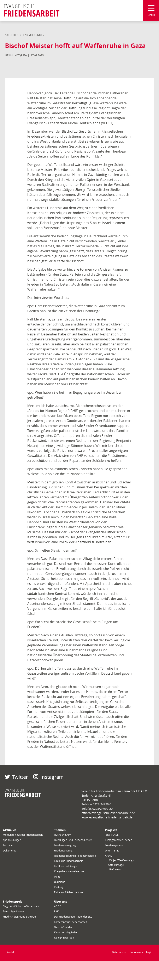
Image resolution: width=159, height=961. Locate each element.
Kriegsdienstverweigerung (69, 871)
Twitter (20, 776)
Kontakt (11, 952)
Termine (8, 845)
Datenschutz (119, 952)
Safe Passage (116, 865)
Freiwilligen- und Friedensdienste (73, 840)
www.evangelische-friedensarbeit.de (107, 817)
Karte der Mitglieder (65, 932)
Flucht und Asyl (62, 835)
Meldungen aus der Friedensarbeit (23, 835)
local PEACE (112, 835)
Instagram (52, 776)
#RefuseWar (115, 869)
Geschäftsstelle (63, 927)
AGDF (57, 906)
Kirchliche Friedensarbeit (68, 861)
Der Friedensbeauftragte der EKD (73, 916)
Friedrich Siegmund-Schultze (19, 916)
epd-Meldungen (33, 35)
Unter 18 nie (112, 850)
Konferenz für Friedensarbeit (70, 922)
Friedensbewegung (65, 845)
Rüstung (58, 887)
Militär (57, 876)
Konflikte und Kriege (65, 866)
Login (149, 952)
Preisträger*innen (13, 911)
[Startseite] (31, 10)
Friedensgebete (114, 845)
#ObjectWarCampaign (121, 860)
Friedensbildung (63, 850)
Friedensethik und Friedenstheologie (75, 856)
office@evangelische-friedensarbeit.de (108, 813)
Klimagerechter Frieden (118, 840)
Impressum (136, 952)
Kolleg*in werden (64, 937)
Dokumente (9, 850)
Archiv (108, 856)
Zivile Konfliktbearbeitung (68, 892)
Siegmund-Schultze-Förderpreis (21, 906)
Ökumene (59, 882)
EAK (56, 911)
